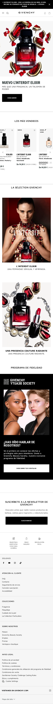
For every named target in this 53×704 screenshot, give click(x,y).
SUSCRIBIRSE (26, 521)
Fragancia (6, 607)
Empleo (5, 638)
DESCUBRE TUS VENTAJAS (26, 468)
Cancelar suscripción (10, 588)
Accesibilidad (7, 591)
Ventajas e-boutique (10, 644)
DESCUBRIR (12, 99)
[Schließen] (49, 4)
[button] (45, 13)
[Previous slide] (3, 152)
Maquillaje (6, 610)
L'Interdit (43, 154)
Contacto (5, 582)
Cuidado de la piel (9, 613)
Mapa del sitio (7, 699)
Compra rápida (27, 161)
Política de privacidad (10, 660)
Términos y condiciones (11, 666)
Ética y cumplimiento (10, 678)
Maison (5, 632)
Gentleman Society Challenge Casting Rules (19, 675)
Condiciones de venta (10, 672)
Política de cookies (9, 663)
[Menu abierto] (3, 13)
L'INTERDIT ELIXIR (24, 154)
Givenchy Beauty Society (12, 635)
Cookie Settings (12, 681)
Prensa (5, 641)
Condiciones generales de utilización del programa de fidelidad (26, 669)
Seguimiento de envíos (11, 585)
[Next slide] (50, 152)
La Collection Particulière (11, 616)
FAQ (3, 579)
